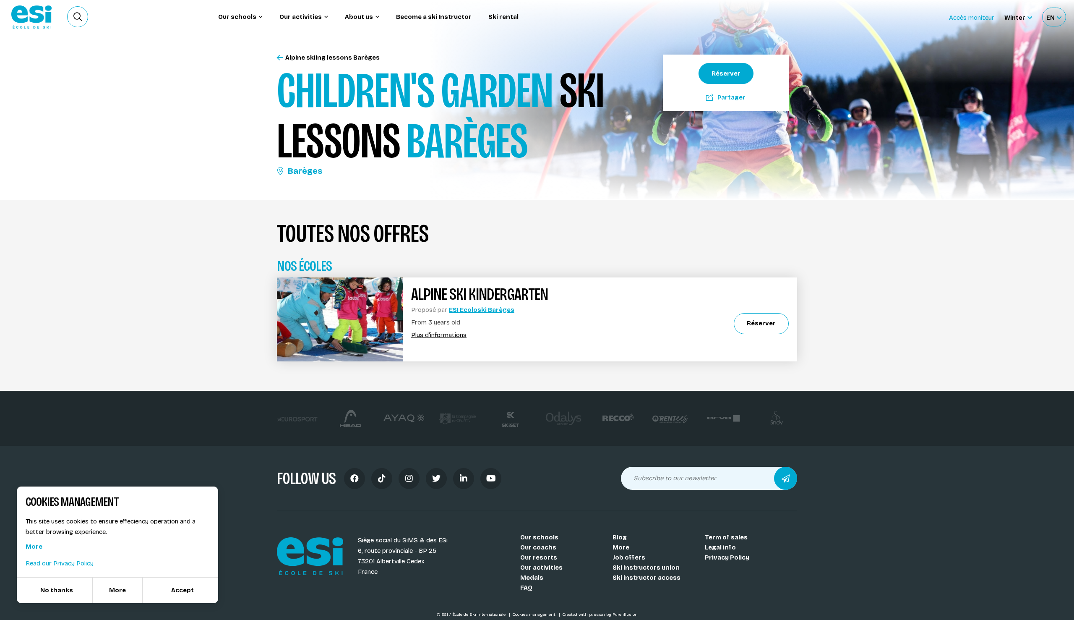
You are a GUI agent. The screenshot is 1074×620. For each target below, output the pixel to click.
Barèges (305, 171)
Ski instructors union (646, 567)
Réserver (726, 73)
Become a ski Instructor (434, 17)
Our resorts (538, 557)
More (621, 547)
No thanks (56, 590)
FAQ (526, 587)
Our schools (539, 537)
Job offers (629, 557)
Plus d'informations (439, 335)
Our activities (541, 567)
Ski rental (503, 17)
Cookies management (534, 614)
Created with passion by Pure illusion (600, 614)
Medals (531, 577)
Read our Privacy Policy (60, 563)
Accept (182, 590)
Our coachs (538, 547)
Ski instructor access (646, 577)
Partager (731, 97)
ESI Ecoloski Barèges (481, 310)
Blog (620, 537)
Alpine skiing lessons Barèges (332, 58)
